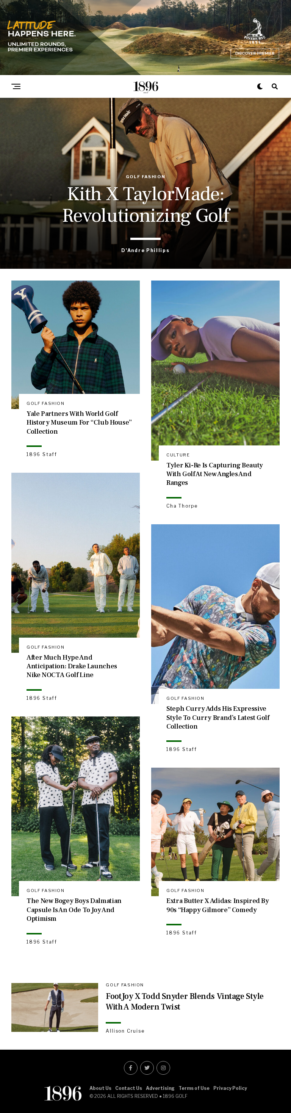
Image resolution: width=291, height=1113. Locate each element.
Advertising (160, 1088)
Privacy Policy (230, 1088)
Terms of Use (194, 1088)
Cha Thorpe (182, 506)
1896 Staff (42, 454)
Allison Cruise (125, 1031)
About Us (100, 1088)
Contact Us (128, 1088)
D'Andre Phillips (145, 250)
